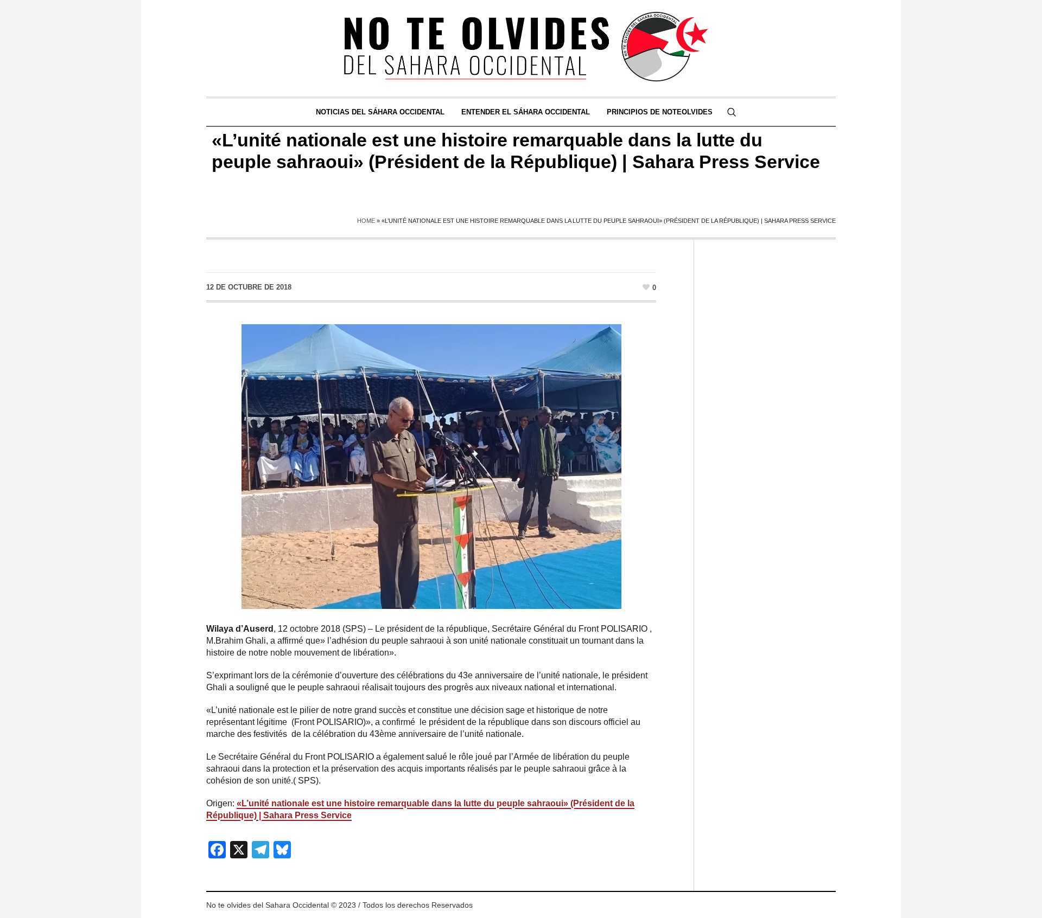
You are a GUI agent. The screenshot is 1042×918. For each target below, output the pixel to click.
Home (366, 220)
